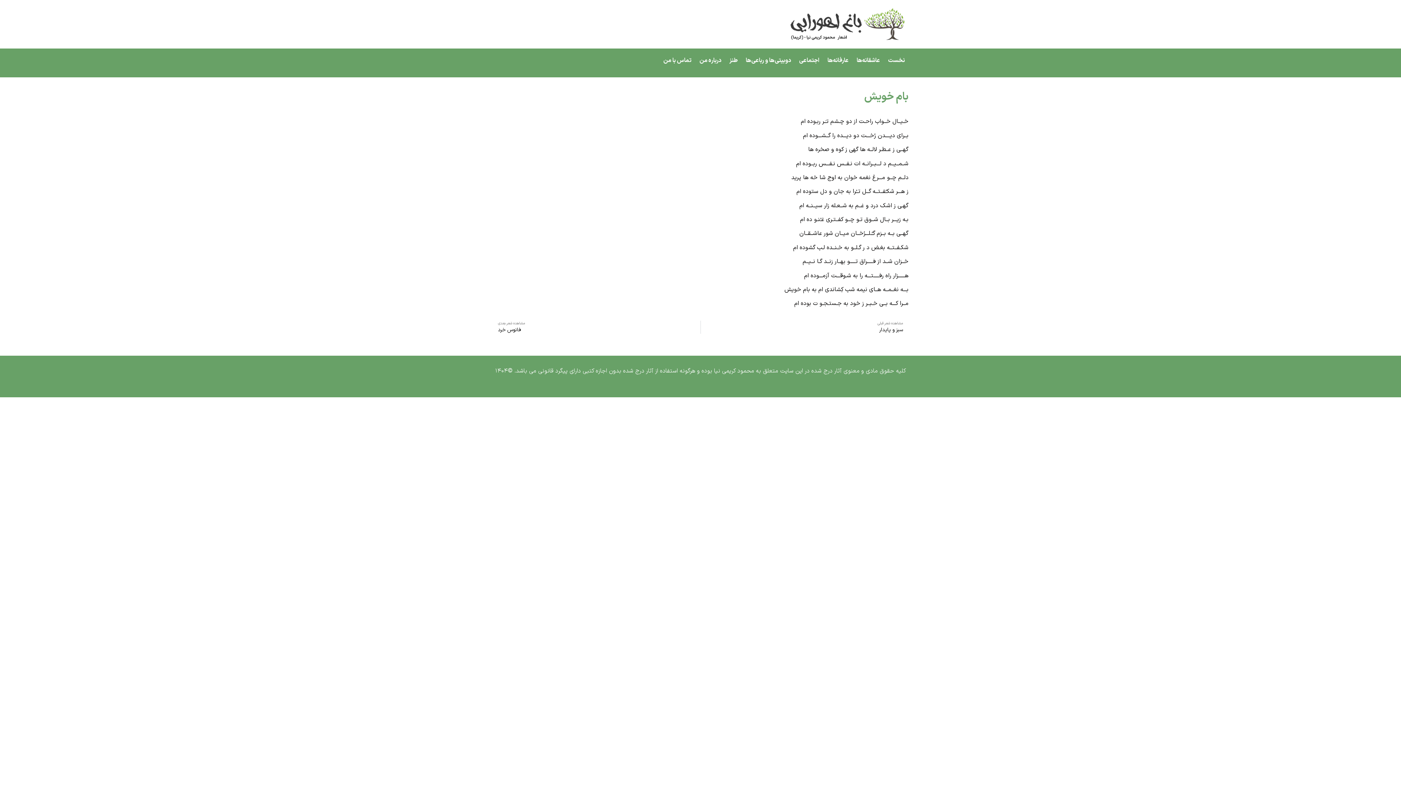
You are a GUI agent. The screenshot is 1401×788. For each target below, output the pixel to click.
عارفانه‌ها (838, 60)
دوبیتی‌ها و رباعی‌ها (768, 60)
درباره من (710, 60)
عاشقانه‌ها (868, 60)
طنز (733, 60)
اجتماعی (809, 60)
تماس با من (677, 60)
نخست (896, 60)
